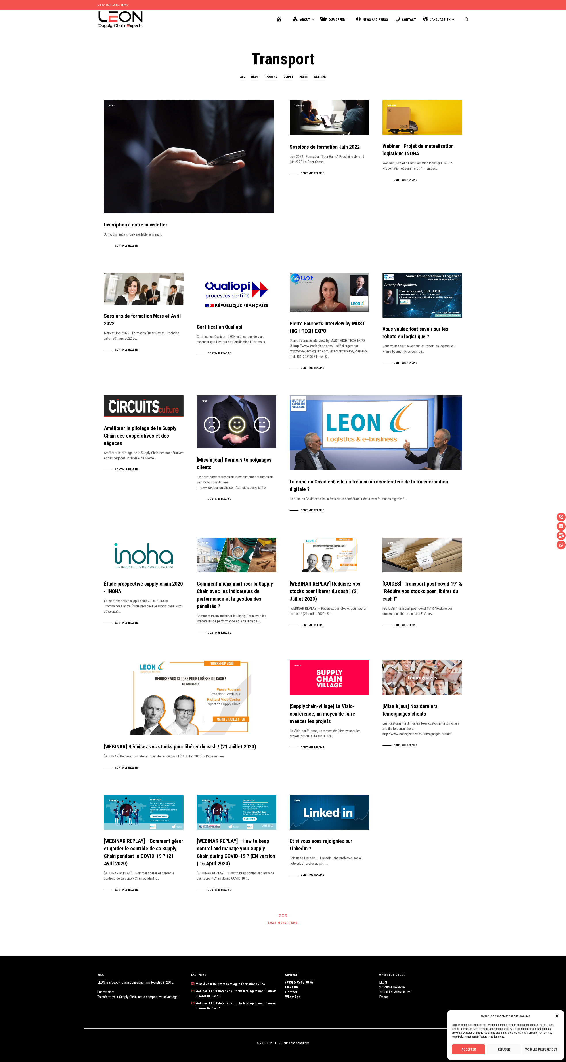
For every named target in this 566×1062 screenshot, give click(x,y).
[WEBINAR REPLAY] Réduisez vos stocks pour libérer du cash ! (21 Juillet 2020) (325, 591)
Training (271, 76)
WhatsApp (292, 997)
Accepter (468, 1049)
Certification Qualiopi (219, 327)
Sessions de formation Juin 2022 (325, 147)
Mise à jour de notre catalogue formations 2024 (230, 984)
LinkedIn (291, 987)
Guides (288, 76)
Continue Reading (127, 245)
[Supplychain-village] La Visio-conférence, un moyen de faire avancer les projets (322, 713)
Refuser (504, 1049)
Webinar (320, 76)
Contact (291, 992)
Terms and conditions (296, 1043)
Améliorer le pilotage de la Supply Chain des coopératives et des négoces (140, 435)
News (255, 76)
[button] (557, 1016)
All (242, 76)
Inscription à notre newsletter (135, 225)
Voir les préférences (541, 1049)
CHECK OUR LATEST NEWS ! (113, 4)
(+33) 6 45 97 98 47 (299, 982)
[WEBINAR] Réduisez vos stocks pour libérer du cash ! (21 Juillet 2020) (180, 747)
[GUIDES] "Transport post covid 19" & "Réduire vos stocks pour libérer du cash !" (422, 591)
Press (303, 76)
